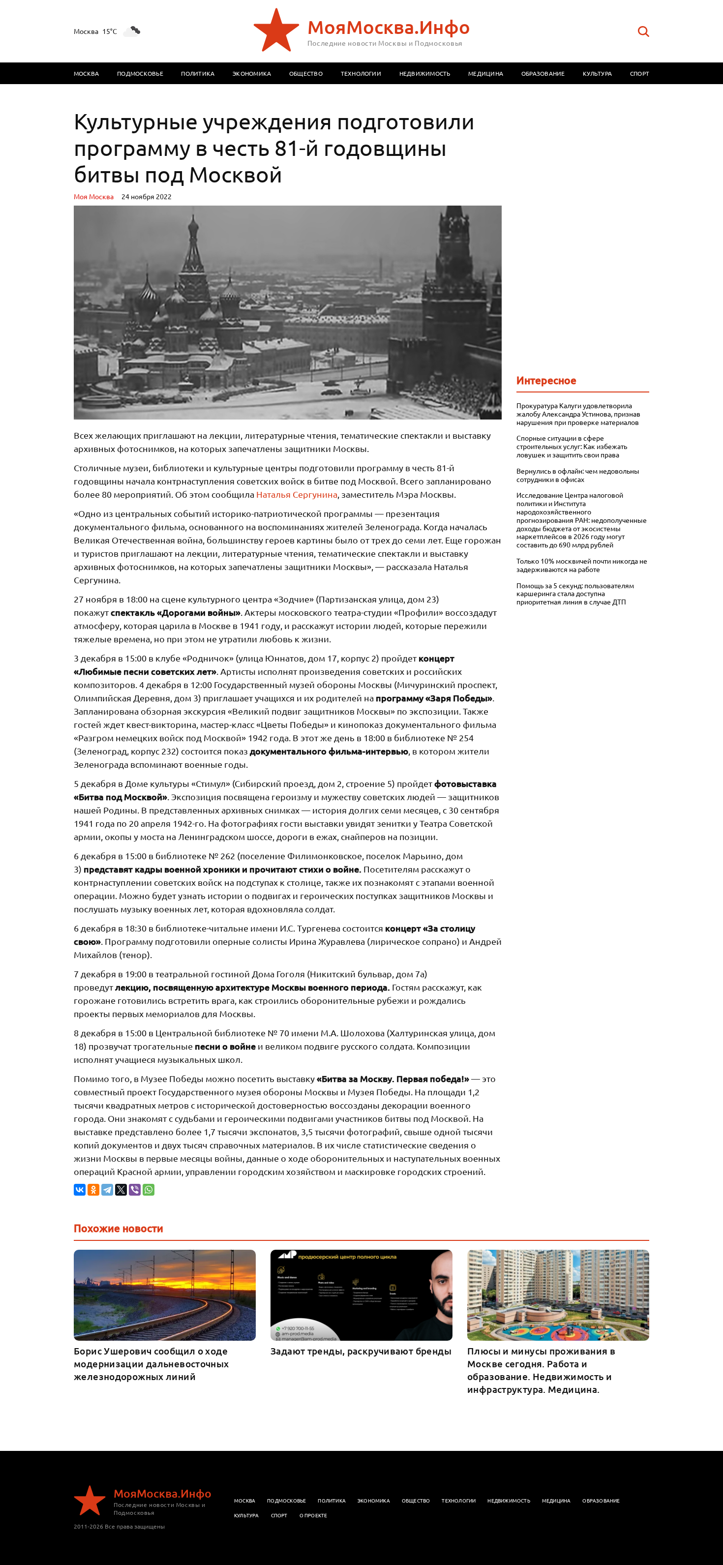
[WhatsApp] (148, 1190)
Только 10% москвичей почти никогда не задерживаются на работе (581, 565)
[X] (121, 1190)
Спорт (639, 73)
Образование (543, 73)
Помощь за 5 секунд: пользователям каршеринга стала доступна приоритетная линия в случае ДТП (575, 593)
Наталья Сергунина (296, 494)
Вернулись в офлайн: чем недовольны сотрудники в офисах (577, 475)
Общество (306, 73)
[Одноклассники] (93, 1190)
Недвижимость (425, 73)
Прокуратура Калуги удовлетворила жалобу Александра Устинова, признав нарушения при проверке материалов (578, 413)
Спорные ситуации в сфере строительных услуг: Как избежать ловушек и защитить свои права (571, 446)
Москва (86, 73)
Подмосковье (140, 73)
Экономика (252, 73)
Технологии (361, 73)
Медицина (485, 73)
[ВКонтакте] (80, 1190)
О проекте (314, 1515)
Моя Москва (94, 196)
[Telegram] (107, 1190)
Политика (197, 73)
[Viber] (135, 1190)
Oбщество (416, 1500)
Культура (597, 73)
